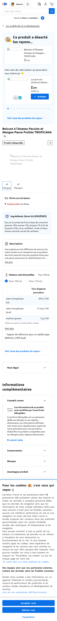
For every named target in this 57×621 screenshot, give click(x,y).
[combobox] (28, 11)
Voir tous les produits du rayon (24, 117)
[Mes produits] (39, 4)
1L (5, 136)
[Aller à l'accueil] (4, 4)
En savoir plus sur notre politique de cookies (26, 561)
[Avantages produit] (45, 472)
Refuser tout (28, 610)
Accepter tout (28, 603)
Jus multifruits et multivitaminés (23, 25)
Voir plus (9, 262)
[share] (50, 143)
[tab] (6, 185)
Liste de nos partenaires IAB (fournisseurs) (24, 592)
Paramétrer (28, 617)
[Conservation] (45, 450)
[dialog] (28, 550)
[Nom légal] (45, 368)
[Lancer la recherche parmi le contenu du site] (52, 11)
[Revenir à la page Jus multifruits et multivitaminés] (3, 26)
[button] (28, 4)
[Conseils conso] (45, 400)
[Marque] (45, 461)
